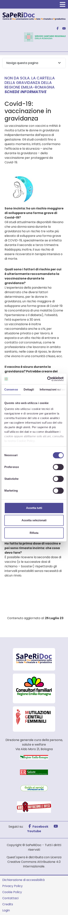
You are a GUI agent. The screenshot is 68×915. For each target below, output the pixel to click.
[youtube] (62, 28)
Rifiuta (34, 532)
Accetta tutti (34, 507)
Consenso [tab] (11, 389)
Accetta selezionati (34, 520)
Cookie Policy (12, 892)
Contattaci (10, 898)
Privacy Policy (12, 886)
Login (6, 910)
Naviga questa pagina (22, 63)
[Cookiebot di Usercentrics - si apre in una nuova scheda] (48, 378)
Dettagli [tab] (29, 389)
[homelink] (34, 16)
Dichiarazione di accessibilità (23, 880)
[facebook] (56, 28)
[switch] (58, 467)
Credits (7, 904)
